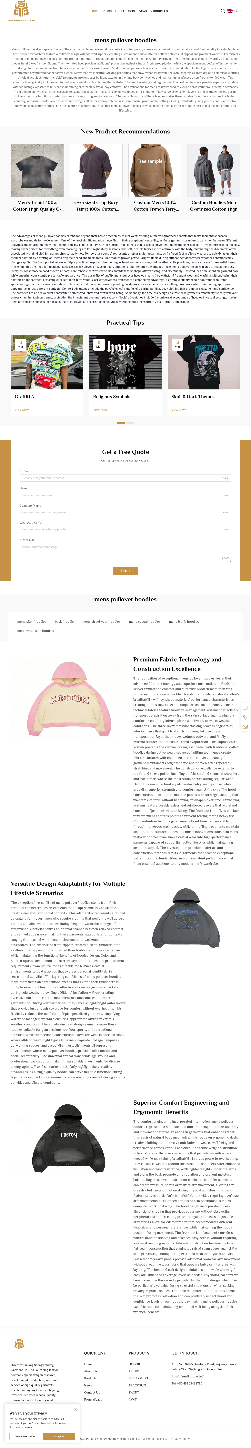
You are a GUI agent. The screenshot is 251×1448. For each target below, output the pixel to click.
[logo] (21, 10)
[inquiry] (245, 708)
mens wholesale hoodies (35, 631)
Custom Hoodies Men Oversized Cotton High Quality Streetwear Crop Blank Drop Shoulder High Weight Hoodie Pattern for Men (213, 206)
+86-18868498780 (190, 1383)
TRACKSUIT (137, 1385)
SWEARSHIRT (138, 1378)
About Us (110, 11)
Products (128, 11)
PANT (133, 1399)
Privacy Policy (180, 1439)
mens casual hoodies (144, 621)
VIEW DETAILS (37, 170)
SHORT (134, 1392)
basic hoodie (64, 621)
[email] (245, 726)
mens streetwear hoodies (101, 621)
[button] (121, 423)
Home (95, 11)
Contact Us (159, 11)
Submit (125, 570)
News (143, 11)
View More (22, 410)
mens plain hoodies (31, 621)
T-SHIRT (135, 1371)
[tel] (245, 717)
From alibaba (93, 1399)
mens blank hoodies (184, 621)
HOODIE (135, 1364)
